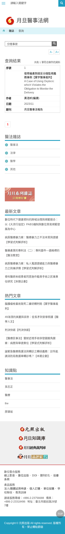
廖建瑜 (9, 411)
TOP (60, 513)
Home (3, 30)
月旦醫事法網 (31, 20)
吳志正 (9, 386)
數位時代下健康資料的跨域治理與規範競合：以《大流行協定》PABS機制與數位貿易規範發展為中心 (32, 224)
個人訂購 (35, 488)
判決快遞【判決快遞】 (18, 330)
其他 (13, 169)
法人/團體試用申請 (15, 488)
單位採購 (49, 488)
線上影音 (9, 475)
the (6, 403)
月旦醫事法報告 (33, 109)
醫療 (7, 395)
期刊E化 (45, 475)
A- (51, 52)
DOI (34, 475)
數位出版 (23, 475)
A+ (57, 52)
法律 (13, 153)
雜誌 (11, 30)
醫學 (13, 161)
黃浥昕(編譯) (31, 98)
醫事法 (14, 144)
